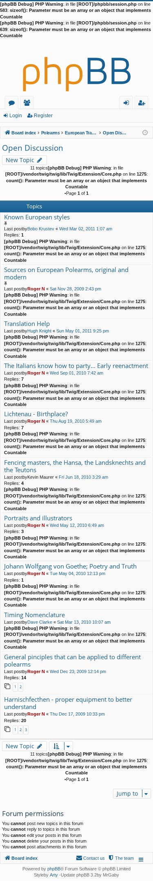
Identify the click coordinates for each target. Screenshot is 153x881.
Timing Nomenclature (34, 615)
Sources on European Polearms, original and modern (66, 273)
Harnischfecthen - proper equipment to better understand (68, 703)
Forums (13, 104)
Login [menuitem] (128, 104)
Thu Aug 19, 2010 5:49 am (76, 421)
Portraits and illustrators (38, 518)
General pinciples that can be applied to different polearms (72, 660)
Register (43, 115)
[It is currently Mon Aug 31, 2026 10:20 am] (145, 132)
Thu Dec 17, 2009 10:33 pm (77, 713)
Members (28, 104)
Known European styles (37, 217)
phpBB (53, 868)
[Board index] (76, 67)
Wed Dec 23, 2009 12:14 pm (78, 671)
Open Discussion (32, 148)
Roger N (36, 288)
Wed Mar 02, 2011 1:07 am (85, 228)
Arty (54, 874)
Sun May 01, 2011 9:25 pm (82, 330)
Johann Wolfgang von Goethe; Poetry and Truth (70, 566)
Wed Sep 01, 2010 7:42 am (76, 372)
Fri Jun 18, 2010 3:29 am (83, 477)
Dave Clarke (39, 622)
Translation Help (27, 324)
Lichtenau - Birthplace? (36, 414)
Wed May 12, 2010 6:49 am (77, 525)
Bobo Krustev (40, 228)
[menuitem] (121, 858)
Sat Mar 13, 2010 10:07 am (84, 622)
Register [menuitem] (143, 104)
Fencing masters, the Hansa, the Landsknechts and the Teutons (75, 466)
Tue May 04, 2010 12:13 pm (77, 573)
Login (15, 115)
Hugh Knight (39, 330)
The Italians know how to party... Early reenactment (76, 366)
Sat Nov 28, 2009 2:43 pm (75, 288)
